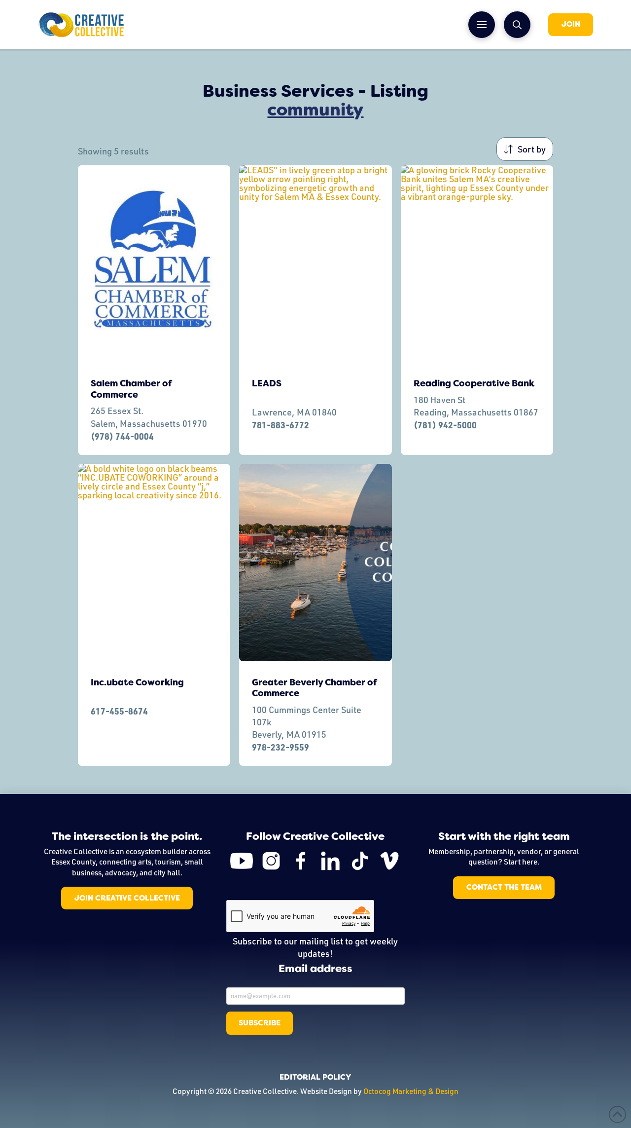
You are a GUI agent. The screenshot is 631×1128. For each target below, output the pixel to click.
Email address (315, 969)
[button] (481, 24)
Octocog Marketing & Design (410, 1091)
